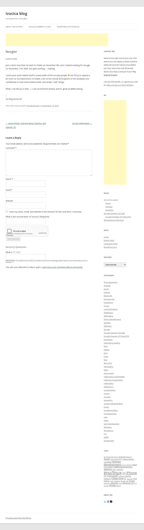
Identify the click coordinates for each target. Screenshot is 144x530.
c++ (120, 459)
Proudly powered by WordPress (18, 518)
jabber (106, 349)
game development (123, 466)
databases (108, 312)
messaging (108, 366)
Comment (11, 148)
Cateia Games (128, 459)
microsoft (112, 475)
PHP (135, 478)
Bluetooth (108, 295)
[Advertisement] (57, 39)
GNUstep (108, 326)
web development (111, 424)
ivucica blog (16, 13)
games (108, 469)
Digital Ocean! (110, 75)
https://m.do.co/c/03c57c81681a (120, 85)
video (106, 420)
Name (9, 179)
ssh (127, 481)
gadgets (107, 322)
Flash (134, 464)
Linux (106, 356)
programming (109, 390)
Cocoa (106, 306)
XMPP (106, 437)
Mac (105, 360)
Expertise (109, 210)
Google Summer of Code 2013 (118, 217)
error (124, 465)
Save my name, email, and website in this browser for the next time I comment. (45, 211)
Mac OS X (108, 363)
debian (116, 462)
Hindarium (108, 339)
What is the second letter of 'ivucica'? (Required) (27, 216)
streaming (108, 400)
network (107, 478)
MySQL (128, 476)
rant (111, 481)
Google (107, 329)
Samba (123, 481)
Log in (106, 237)
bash (112, 459)
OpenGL (130, 479)
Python (107, 481)
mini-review (109, 373)
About (108, 203)
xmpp (112, 485)
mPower (122, 476)
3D (105, 457)
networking (108, 383)
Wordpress (108, 430)
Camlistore (108, 302)
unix (105, 417)
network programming (113, 380)
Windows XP (128, 483)
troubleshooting (110, 410)
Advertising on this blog (68, 27)
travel (106, 407)
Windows (108, 427)
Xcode (106, 486)
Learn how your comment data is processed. (62, 267)
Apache (129, 457)
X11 (105, 434)
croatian (108, 461)
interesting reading (112, 343)
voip (120, 483)
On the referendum (82, 123)
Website (9, 200)
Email (9, 190)
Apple (106, 289)
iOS (124, 473)
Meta (106, 370)
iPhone (131, 473)
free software (109, 467)
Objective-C (108, 386)
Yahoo (118, 486)
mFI (105, 476)
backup (107, 292)
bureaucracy (109, 299)
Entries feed (109, 240)
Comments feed (110, 244)
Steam (132, 480)
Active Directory (112, 457)
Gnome (120, 469)
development (112, 464)
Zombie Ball (109, 440)
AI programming (110, 282)
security (107, 397)
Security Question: (16, 247)
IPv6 (105, 346)
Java (105, 353)
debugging (108, 316)
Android (107, 285)
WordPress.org (110, 247)
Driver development (112, 319)
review (107, 393)
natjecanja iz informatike (114, 376)
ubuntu (114, 483)
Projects (108, 206)
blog (115, 459)
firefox (129, 465)
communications (111, 309)
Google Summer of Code (40, 27)
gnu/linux (113, 472)
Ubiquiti (107, 483)
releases (117, 481)
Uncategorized (33, 105)
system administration (113, 403)
